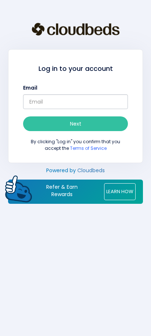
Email (30, 87)
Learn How (119, 191)
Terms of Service (88, 148)
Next (75, 123)
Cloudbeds (91, 170)
